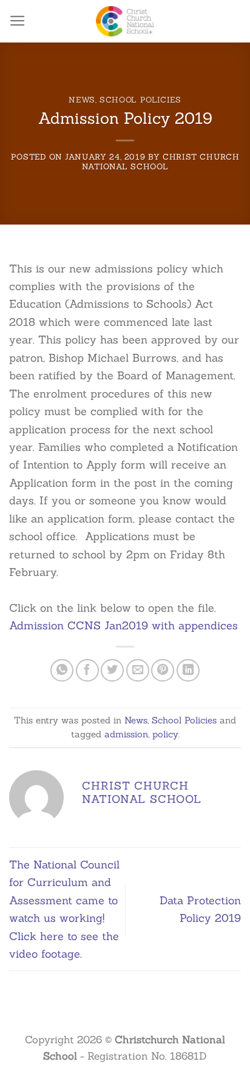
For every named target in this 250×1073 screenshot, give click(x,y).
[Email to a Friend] (137, 670)
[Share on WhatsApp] (61, 670)
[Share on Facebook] (87, 670)
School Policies (140, 100)
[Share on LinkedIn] (188, 670)
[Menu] (17, 21)
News (82, 100)
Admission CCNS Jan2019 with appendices (123, 625)
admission (126, 734)
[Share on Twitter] (112, 670)
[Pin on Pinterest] (162, 670)
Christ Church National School (161, 161)
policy (165, 734)
